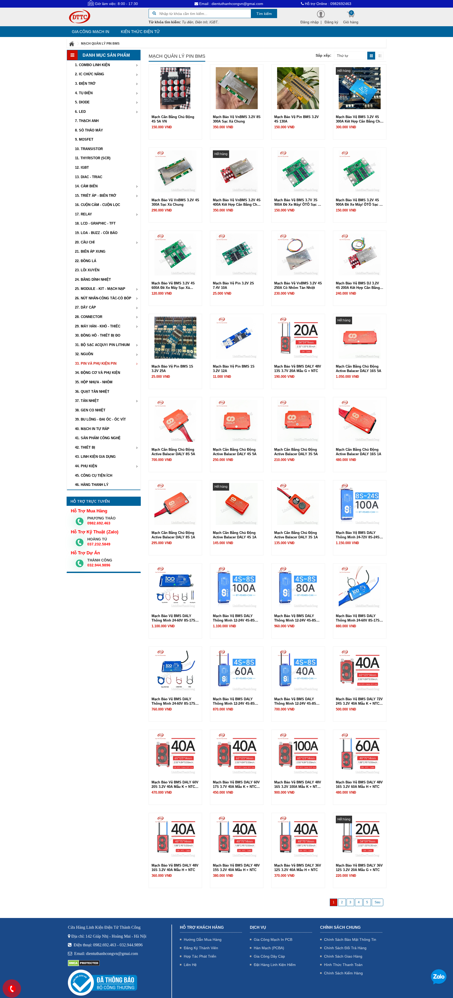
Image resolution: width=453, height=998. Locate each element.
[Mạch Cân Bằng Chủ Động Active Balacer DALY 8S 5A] (175, 420)
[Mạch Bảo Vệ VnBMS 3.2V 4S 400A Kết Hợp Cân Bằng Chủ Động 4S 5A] (237, 171)
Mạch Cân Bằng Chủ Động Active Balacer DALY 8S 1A (173, 535)
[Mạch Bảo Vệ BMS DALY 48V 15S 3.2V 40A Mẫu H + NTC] (237, 836)
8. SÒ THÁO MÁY (89, 130)
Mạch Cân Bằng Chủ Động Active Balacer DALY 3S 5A (296, 452)
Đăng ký (331, 22)
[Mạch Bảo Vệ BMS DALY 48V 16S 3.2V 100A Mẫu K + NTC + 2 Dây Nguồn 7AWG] (298, 753)
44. (86, 466)
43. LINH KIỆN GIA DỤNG (95, 457)
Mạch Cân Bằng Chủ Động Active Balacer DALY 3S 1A (296, 535)
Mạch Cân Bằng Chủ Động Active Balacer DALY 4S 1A (234, 535)
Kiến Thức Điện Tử (140, 31)
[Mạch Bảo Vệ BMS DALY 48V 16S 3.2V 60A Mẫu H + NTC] (360, 753)
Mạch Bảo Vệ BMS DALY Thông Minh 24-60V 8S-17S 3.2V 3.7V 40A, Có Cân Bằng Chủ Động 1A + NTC (174, 701)
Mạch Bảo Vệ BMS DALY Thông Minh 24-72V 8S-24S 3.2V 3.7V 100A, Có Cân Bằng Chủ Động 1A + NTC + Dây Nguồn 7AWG (359, 535)
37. (87, 401)
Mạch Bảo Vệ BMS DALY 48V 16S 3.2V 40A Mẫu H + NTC (175, 867)
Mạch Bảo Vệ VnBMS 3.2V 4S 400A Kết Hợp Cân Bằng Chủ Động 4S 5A (237, 202)
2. (89, 74)
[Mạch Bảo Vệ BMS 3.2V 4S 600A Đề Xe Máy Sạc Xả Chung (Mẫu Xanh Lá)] (175, 254)
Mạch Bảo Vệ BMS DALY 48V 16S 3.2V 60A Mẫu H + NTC (359, 784)
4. (84, 93)
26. (103, 298)
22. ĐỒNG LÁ (85, 261)
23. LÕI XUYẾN (87, 270)
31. (102, 345)
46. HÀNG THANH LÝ (92, 485)
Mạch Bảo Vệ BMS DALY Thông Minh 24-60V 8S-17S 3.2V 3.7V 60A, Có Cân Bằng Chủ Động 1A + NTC (358, 618)
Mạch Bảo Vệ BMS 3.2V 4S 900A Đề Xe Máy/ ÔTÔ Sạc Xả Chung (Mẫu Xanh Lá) (360, 202)
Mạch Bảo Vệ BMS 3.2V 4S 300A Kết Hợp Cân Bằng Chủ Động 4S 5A (359, 119)
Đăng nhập (309, 22)
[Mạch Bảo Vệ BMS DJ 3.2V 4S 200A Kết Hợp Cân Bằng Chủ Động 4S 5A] (360, 254)
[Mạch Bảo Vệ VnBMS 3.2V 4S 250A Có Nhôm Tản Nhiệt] (298, 254)
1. (92, 65)
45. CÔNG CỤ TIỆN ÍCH (93, 475)
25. (100, 289)
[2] (377, 902)
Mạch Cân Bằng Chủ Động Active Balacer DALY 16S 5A (358, 368)
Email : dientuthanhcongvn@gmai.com (193, 4)
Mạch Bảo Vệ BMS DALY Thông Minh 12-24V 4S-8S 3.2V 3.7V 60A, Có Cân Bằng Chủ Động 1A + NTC (235, 701)
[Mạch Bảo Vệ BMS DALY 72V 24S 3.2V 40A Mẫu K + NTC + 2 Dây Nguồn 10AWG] (360, 670)
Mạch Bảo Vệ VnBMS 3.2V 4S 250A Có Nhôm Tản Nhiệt (298, 285)
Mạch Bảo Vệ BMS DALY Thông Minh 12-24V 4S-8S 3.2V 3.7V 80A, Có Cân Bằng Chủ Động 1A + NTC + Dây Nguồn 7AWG (297, 618)
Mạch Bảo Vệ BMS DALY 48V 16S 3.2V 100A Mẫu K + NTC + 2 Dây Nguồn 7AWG (297, 784)
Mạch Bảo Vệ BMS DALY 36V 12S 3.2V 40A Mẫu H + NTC (297, 867)
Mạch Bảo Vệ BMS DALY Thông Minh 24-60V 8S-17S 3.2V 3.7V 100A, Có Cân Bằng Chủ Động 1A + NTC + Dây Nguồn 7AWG (175, 618)
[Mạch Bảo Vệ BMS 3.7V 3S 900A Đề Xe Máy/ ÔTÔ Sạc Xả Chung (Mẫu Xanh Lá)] (298, 171)
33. (95, 363)
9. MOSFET (84, 139)
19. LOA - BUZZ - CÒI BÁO (96, 233)
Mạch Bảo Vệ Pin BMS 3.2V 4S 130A (296, 119)
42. (85, 447)
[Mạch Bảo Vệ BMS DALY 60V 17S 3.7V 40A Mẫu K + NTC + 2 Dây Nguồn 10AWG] (237, 753)
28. (88, 317)
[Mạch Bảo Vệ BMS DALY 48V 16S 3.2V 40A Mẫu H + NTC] (175, 836)
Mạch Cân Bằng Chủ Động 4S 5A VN (173, 119)
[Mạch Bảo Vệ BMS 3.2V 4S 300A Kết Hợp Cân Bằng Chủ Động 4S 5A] (360, 88)
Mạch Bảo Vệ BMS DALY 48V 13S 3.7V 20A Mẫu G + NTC (297, 368)
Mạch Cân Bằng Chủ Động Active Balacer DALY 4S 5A (234, 452)
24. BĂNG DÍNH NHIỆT (93, 280)
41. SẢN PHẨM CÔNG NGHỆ (98, 438)
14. (86, 186)
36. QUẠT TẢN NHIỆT (92, 392)
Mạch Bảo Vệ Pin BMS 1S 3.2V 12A (234, 368)
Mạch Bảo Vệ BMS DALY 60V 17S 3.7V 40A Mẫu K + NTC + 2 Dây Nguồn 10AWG (236, 784)
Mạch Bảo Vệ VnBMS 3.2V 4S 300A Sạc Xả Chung (175, 202)
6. (80, 112)
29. (97, 326)
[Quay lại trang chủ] (72, 43)
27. (85, 307)
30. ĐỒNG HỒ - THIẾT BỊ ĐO (97, 335)
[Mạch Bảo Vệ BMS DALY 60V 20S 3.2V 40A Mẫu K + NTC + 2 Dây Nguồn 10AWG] (175, 753)
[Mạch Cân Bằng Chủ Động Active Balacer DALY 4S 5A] (237, 420)
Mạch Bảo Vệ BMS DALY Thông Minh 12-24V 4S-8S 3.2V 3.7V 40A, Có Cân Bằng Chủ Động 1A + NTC (297, 701)
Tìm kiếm (264, 14)
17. (83, 214)
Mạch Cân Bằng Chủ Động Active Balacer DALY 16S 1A (358, 452)
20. (85, 242)
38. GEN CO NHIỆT (90, 410)
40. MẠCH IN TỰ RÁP (92, 429)
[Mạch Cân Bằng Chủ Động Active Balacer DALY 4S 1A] (237, 504)
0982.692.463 (98, 523)
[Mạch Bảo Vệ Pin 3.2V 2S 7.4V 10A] (237, 254)
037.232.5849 (98, 544)
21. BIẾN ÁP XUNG (90, 251)
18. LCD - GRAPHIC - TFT (95, 223)
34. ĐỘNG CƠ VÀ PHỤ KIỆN (97, 373)
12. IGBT (82, 167)
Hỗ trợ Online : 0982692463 (290, 4)
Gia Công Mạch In (90, 31)
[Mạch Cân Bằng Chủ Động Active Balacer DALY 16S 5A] (360, 337)
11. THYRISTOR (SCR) (92, 158)
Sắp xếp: (323, 55)
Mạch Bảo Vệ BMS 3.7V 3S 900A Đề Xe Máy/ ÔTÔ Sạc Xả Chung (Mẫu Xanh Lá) (298, 202)
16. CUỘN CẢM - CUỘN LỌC (97, 205)
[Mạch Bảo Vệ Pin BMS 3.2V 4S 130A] (298, 88)
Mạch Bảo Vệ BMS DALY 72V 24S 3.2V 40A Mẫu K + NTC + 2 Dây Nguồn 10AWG (359, 701)
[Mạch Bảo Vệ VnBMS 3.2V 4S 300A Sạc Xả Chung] (175, 171)
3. (85, 84)
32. (84, 354)
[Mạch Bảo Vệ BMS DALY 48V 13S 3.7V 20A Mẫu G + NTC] (298, 337)
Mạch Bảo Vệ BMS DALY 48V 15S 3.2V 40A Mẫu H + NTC (236, 867)
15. (95, 196)
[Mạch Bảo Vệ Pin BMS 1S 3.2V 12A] (237, 337)
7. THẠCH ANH (87, 121)
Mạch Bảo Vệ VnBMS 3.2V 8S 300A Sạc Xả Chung (237, 119)
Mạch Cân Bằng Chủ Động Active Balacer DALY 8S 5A (173, 452)
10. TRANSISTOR (89, 149)
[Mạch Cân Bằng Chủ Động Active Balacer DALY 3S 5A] (298, 420)
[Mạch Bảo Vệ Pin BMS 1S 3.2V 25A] (175, 337)
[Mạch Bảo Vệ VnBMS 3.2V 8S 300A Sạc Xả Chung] (237, 88)
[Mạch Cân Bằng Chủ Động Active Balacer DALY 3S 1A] (298, 504)
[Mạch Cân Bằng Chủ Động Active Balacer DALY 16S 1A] (360, 420)
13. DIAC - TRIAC (88, 177)
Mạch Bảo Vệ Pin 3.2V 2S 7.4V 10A (233, 285)
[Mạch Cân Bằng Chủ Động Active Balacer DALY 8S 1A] (175, 504)
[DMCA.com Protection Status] (84, 963)
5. (82, 102)
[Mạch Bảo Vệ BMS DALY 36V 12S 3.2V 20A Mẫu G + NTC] (360, 836)
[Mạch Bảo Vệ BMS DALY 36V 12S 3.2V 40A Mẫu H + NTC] (298, 836)
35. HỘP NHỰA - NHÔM (93, 382)
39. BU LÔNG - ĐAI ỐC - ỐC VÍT (100, 419)
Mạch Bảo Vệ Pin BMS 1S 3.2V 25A (172, 368)
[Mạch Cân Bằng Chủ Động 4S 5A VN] (175, 88)
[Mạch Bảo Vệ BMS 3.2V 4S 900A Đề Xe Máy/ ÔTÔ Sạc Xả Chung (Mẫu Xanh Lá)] (360, 171)
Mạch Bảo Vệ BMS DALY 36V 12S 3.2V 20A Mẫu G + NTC (359, 867)
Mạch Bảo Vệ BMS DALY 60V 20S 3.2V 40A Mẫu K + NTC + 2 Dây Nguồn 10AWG (175, 784)
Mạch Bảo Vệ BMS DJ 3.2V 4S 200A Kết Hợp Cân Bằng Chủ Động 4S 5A (358, 285)
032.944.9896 (98, 565)
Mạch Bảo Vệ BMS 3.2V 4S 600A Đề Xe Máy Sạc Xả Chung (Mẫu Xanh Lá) (173, 285)
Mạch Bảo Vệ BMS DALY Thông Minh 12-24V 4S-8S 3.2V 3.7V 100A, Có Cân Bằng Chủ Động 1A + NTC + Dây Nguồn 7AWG (236, 618)
